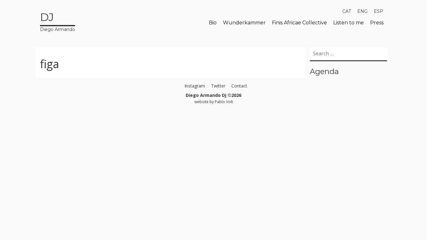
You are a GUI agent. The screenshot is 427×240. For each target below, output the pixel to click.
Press (377, 23)
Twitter (218, 86)
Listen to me (348, 23)
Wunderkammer (244, 23)
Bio (213, 23)
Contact (239, 86)
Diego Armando (57, 21)
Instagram (194, 86)
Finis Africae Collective (299, 23)
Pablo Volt (224, 101)
